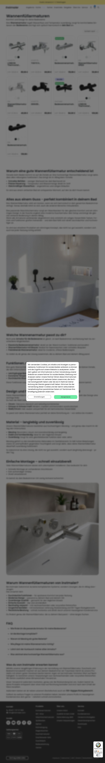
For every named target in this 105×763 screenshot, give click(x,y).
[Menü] (101, 742)
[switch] (98, 755)
